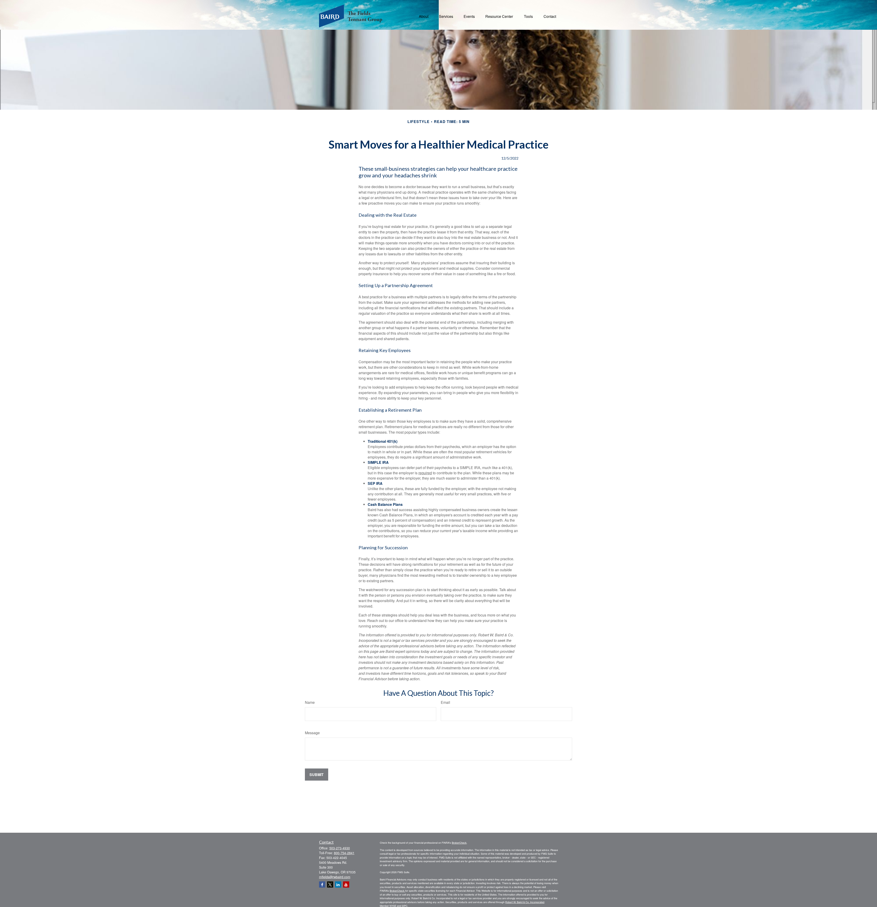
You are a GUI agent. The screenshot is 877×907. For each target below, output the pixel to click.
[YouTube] (346, 884)
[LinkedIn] (338, 884)
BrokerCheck (459, 842)
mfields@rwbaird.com (334, 877)
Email (445, 702)
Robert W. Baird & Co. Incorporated (524, 902)
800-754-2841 (344, 853)
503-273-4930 (339, 848)
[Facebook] (322, 884)
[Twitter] (330, 884)
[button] (423, 16)
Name (310, 702)
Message (312, 732)
